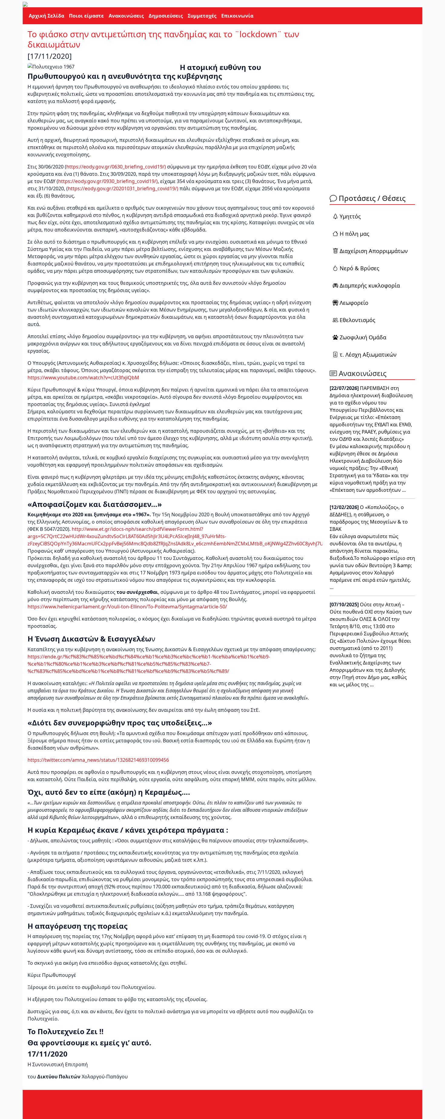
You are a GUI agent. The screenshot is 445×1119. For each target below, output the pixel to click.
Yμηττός (350, 216)
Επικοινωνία (237, 15)
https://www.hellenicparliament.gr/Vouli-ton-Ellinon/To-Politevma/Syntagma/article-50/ (127, 606)
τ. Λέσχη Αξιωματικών (368, 354)
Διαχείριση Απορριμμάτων (374, 251)
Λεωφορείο (354, 302)
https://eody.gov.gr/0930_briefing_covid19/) (108, 181)
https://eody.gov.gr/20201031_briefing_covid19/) (123, 188)
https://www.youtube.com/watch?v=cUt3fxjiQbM (83, 377)
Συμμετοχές (202, 15)
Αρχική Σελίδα (46, 15)
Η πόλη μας (354, 233)
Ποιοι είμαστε (86, 15)
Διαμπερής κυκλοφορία (370, 285)
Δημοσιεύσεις (166, 15)
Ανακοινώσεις (126, 15)
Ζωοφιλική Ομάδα (362, 337)
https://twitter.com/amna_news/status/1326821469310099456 (98, 760)
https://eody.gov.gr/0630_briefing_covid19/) (116, 166)
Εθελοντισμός (357, 320)
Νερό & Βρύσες (359, 268)
